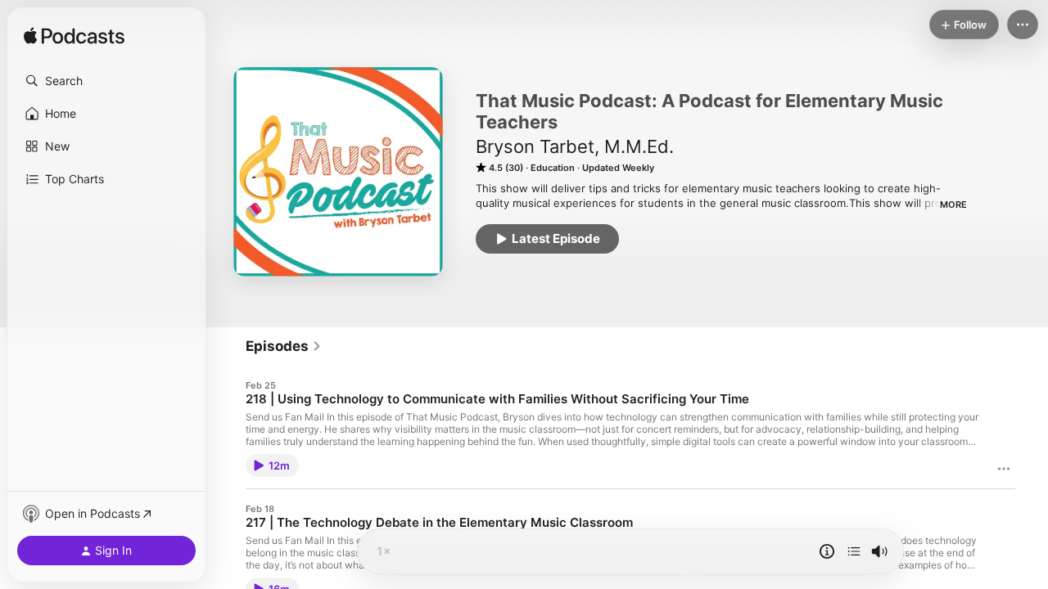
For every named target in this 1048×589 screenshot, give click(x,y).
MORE (953, 204)
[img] (74, 37)
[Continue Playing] (854, 551)
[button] (106, 81)
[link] (284, 346)
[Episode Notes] (827, 551)
